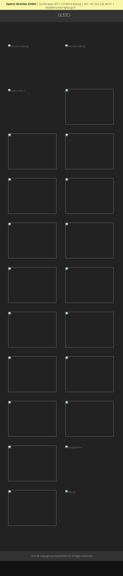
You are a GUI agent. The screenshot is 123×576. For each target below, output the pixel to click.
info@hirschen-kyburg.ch (60, 7)
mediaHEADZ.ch (62, 556)
